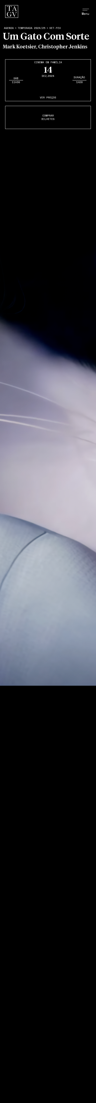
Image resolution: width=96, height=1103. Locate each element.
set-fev (55, 28)
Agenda (9, 28)
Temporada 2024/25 (31, 28)
